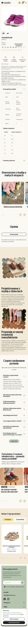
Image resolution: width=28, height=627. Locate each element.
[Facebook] (4, 599)
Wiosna (2, 69)
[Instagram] (8, 599)
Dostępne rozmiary (11, 551)
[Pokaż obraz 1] (3, 33)
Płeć (5, 67)
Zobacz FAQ (14, 441)
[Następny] (24, 215)
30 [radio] (5, 50)
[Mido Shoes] (6, 3)
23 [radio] (10, 47)
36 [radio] (21, 50)
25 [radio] (16, 47)
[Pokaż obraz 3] (12, 33)
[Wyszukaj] (19, 3)
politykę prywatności (20, 586)
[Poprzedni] (20, 215)
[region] (14, 142)
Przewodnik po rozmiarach (19, 44)
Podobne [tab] (8, 519)
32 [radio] (10, 50)
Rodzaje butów (13, 67)
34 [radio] (16, 50)
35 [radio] (18, 50)
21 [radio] (5, 47)
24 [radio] (13, 47)
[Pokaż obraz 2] (7, 33)
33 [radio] (13, 50)
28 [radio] (23, 47)
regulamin (13, 586)
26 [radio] (18, 47)
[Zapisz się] (22, 582)
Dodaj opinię (14, 234)
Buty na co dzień (9, 66)
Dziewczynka (23, 66)
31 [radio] (7, 50)
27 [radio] (21, 47)
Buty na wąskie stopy (17, 66)
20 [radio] (2, 47)
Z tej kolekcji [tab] (20, 519)
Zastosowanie (7, 69)
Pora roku (8, 67)
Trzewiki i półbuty (20, 67)
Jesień (2, 67)
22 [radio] (8, 47)
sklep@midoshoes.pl (9, 595)
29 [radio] (2, 50)
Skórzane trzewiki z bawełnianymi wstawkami (11, 546)
